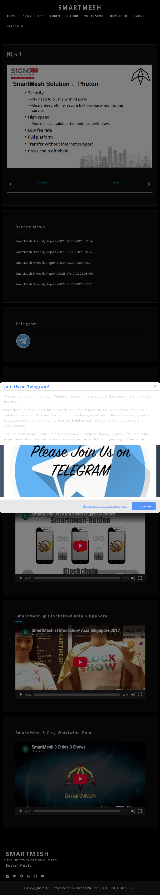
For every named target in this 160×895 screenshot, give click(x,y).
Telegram (144, 506)
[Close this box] (155, 386)
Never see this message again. (104, 506)
